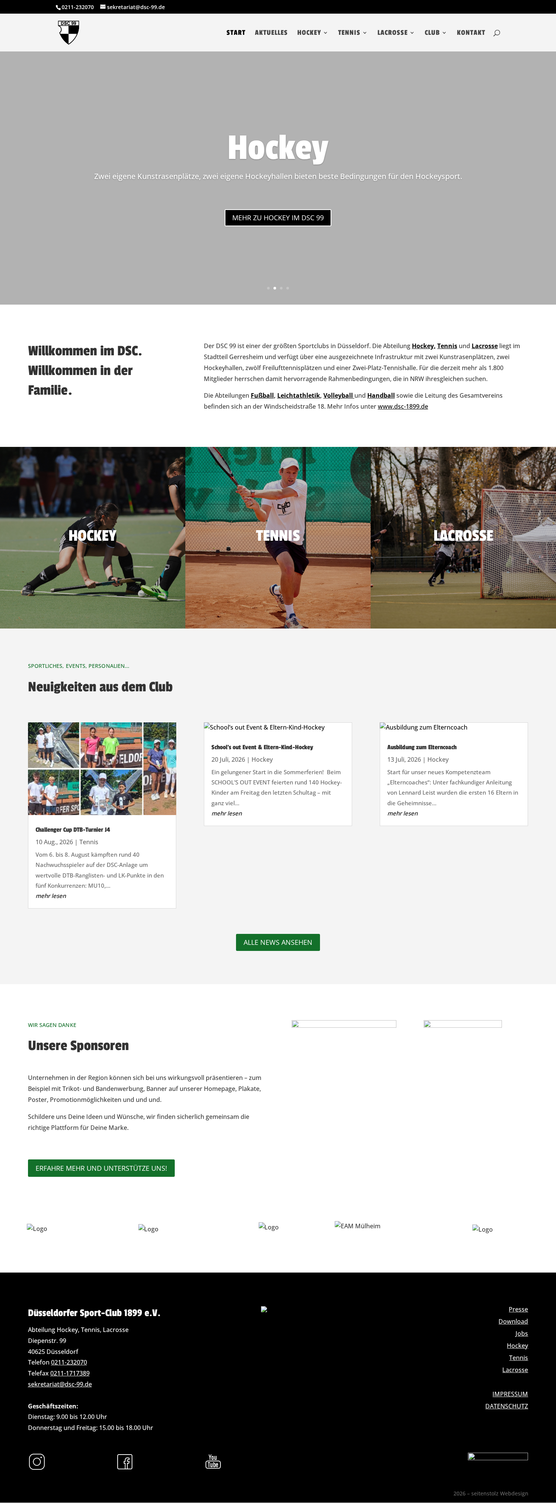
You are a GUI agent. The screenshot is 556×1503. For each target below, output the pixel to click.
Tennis (349, 33)
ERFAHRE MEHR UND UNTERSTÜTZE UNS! (101, 1168)
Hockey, (424, 346)
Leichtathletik (298, 395)
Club (432, 33)
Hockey (309, 33)
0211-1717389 (70, 1373)
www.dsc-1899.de (403, 406)
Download (513, 1321)
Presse (518, 1309)
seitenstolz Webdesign (499, 1493)
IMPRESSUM (510, 1394)
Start (236, 33)
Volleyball (338, 395)
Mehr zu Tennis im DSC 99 (278, 217)
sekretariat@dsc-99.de (60, 1384)
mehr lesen (51, 895)
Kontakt (471, 33)
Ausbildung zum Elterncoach (422, 747)
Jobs (522, 1333)
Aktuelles (271, 33)
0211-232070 (69, 1362)
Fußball (262, 395)
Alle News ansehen (278, 942)
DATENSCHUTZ (506, 1406)
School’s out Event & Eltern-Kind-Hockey (262, 747)
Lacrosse (392, 33)
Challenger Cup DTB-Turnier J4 (73, 830)
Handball (381, 395)
